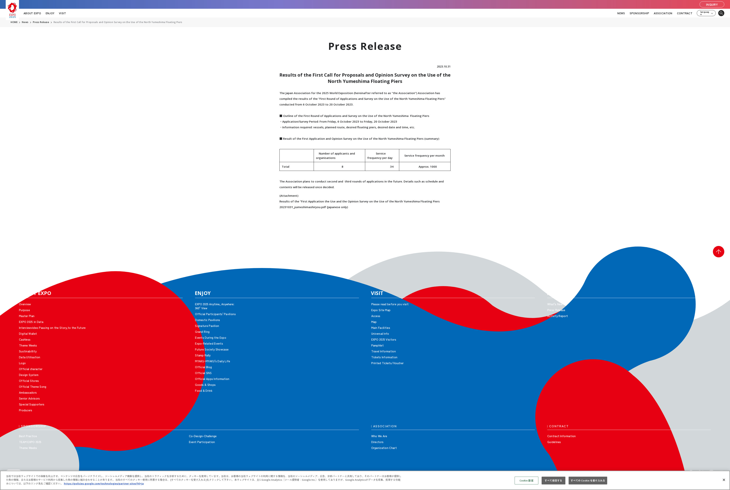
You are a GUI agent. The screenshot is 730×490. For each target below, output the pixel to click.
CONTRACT (684, 13)
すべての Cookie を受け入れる (588, 480)
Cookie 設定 (526, 480)
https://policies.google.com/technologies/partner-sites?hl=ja (104, 483)
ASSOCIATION (663, 13)
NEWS (621, 13)
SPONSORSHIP (639, 13)
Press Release (41, 22)
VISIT (62, 13)
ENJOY (50, 13)
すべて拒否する (553, 480)
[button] (718, 251)
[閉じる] (724, 480)
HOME (14, 22)
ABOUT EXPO (32, 13)
